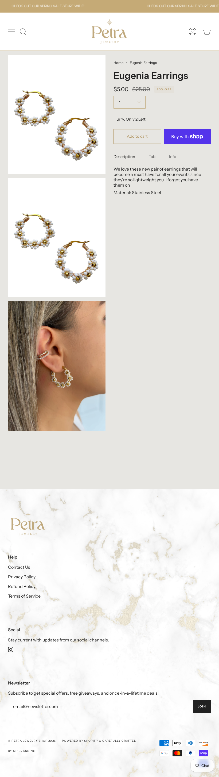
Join (202, 706)
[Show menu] (12, 32)
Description (124, 156)
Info (172, 156)
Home (118, 62)
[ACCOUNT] (193, 32)
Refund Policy (22, 586)
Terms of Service (24, 596)
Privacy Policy (22, 576)
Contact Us (19, 567)
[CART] (207, 32)
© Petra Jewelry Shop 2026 (32, 741)
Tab (152, 156)
